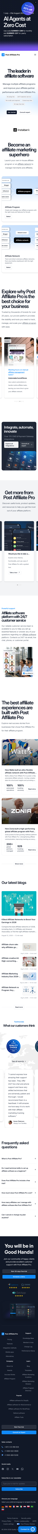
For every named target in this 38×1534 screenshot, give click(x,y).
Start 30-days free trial (19, 1271)
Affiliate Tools (19, 1417)
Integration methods (9, 1348)
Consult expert (25, 112)
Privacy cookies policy (21, 1521)
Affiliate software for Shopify (19, 1400)
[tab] (15, 401)
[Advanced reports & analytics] (19, 367)
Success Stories (9, 1374)
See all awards (18, 1061)
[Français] (14, 1507)
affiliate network (24, 164)
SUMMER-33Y (12, 33)
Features (10, 1344)
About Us (10, 1366)
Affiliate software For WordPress (19, 1409)
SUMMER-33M (17, 31)
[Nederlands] (25, 1507)
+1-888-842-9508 (11, 1451)
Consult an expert (25, 445)
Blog (28, 1366)
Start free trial (19, 1427)
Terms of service (12, 1518)
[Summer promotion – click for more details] (19, 25)
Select (8, 216)
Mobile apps (10, 1352)
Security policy (26, 1518)
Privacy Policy (6, 1521)
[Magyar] (17, 1507)
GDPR (34, 1521)
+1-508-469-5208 (11, 1455)
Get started (12, 112)
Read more (19, 1007)
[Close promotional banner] (35, 2)
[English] (6, 1507)
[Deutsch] (3, 1507)
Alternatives (10, 1356)
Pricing (9, 1339)
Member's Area (28, 1342)
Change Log (28, 1346)
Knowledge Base (28, 1338)
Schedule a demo (19, 1277)
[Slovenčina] (3, 1510)
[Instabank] (18, 129)
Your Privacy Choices (28, 1524)
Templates (28, 1370)
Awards (9, 1370)
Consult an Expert (19, 1432)
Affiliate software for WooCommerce (19, 1405)
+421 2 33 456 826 (11, 1447)
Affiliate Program (9, 1379)
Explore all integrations (10, 445)
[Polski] (28, 1507)
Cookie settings (8, 1524)
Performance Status (28, 1351)
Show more (19, 864)
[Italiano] (21, 1507)
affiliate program (29, 323)
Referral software (19, 1413)
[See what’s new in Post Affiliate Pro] (19, 551)
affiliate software (29, 634)
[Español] (10, 1507)
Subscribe (19, 1489)
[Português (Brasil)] (32, 1507)
